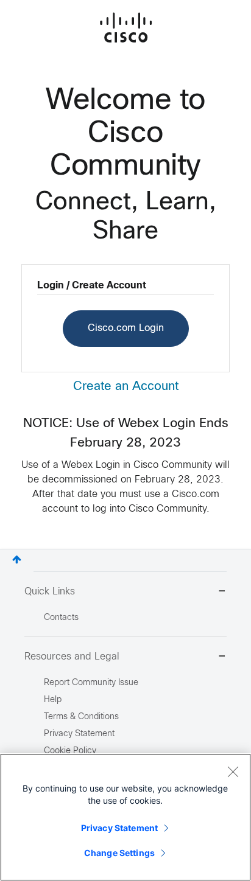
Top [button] (17, 559)
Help (53, 700)
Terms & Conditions (81, 717)
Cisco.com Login (126, 328)
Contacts (61, 618)
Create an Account (126, 386)
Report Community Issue (91, 683)
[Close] (233, 771)
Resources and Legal (71, 656)
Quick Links (49, 591)
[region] (125, 817)
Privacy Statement (119, 828)
